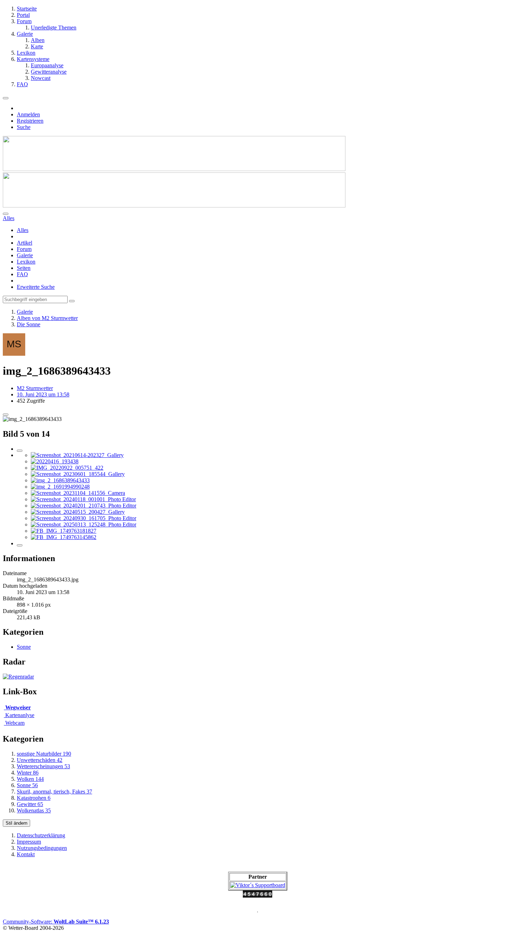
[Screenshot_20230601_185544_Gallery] (78, 474)
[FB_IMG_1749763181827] (63, 531)
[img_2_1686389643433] (60, 480)
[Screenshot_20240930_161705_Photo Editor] (83, 518)
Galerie (25, 255)
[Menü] (5, 98)
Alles (22, 230)
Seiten (23, 268)
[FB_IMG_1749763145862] (63, 537)
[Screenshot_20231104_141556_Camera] (78, 493)
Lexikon (26, 262)
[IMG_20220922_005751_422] (67, 468)
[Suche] (5, 214)
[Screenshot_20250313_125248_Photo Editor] (83, 524)
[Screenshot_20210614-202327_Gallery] (77, 455)
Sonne (24, 647)
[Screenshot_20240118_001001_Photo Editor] (83, 499)
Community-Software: (56, 922)
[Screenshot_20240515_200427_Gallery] (78, 512)
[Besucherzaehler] (257, 896)
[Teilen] (5, 415)
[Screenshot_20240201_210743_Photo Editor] (83, 506)
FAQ (22, 274)
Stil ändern (16, 823)
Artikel (24, 243)
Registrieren (30, 121)
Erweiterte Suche (36, 287)
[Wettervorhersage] (18, 677)
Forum (24, 249)
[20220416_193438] (54, 461)
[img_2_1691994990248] (60, 487)
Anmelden (28, 114)
